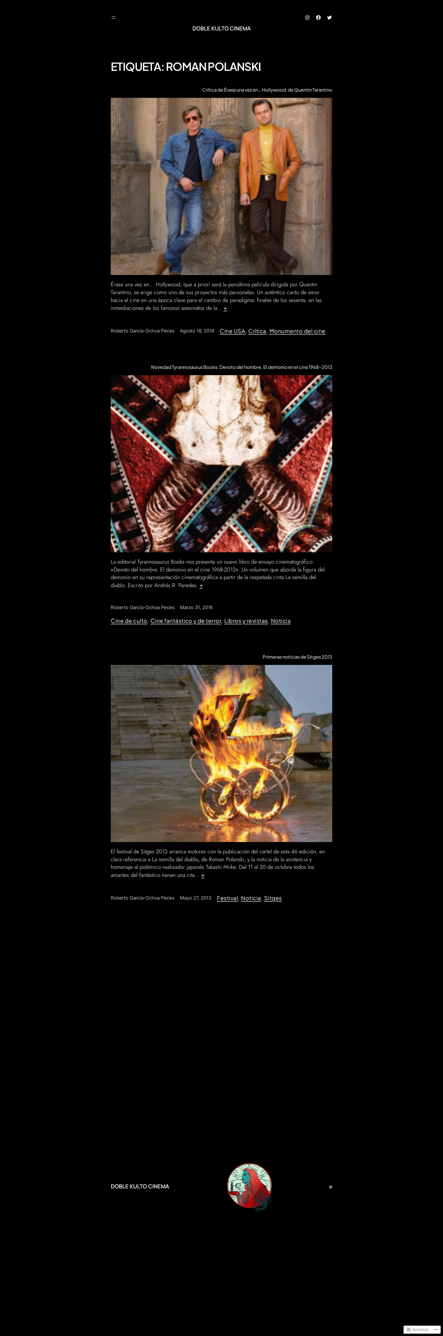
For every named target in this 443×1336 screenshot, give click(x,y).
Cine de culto (129, 620)
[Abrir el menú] (113, 17)
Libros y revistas (246, 620)
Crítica (257, 330)
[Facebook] (318, 17)
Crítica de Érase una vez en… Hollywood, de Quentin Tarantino (267, 89)
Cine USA (232, 330)
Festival (227, 897)
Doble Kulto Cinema (221, 28)
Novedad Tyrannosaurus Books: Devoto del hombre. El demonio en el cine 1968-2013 (241, 367)
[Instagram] (307, 17)
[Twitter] (329, 17)
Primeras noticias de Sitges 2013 (297, 656)
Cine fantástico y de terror (186, 620)
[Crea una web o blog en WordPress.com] (330, 1186)
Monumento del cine (297, 330)
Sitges (273, 897)
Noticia (281, 620)
